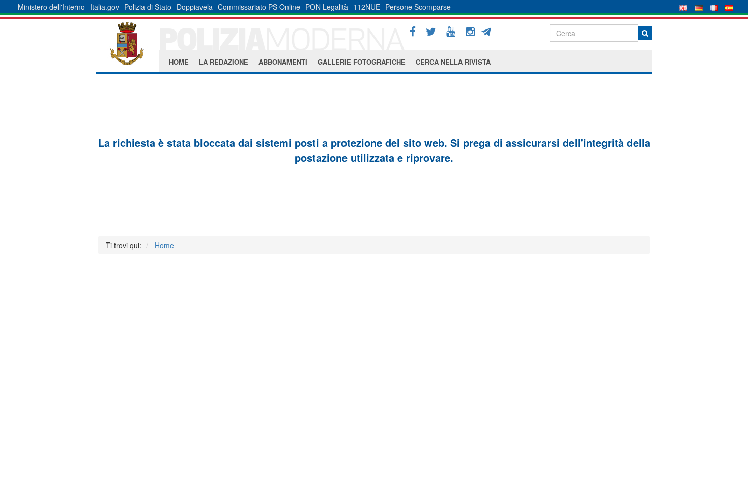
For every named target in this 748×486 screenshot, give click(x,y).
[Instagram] (470, 31)
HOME (179, 62)
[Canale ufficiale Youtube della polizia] (450, 31)
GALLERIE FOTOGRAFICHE (362, 62)
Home (164, 245)
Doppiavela (195, 7)
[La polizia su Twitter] (431, 31)
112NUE (366, 7)
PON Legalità (326, 7)
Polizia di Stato (147, 7)
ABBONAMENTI (282, 62)
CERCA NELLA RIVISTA (453, 62)
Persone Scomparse (418, 7)
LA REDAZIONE (223, 62)
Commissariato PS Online (259, 7)
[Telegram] (490, 30)
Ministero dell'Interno (51, 7)
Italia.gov (104, 7)
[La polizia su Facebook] (413, 31)
